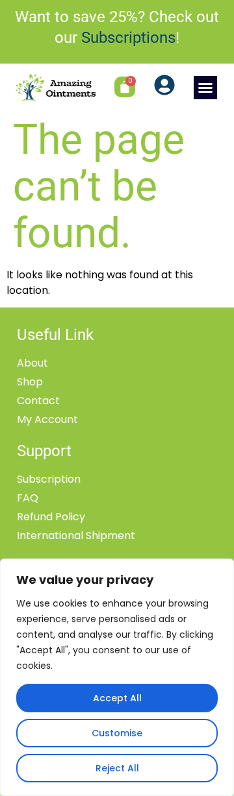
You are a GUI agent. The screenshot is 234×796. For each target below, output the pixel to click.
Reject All (117, 768)
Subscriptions (128, 38)
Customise (117, 733)
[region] (117, 677)
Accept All (117, 698)
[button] (205, 87)
